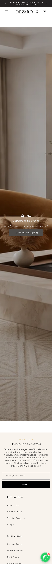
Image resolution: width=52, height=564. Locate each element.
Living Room (15, 544)
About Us (13, 505)
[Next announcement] (46, 3)
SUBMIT (26, 485)
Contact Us (14, 512)
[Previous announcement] (5, 3)
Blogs (10, 525)
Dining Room (15, 551)
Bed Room (13, 557)
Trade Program (16, 518)
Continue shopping (26, 232)
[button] (6, 11)
